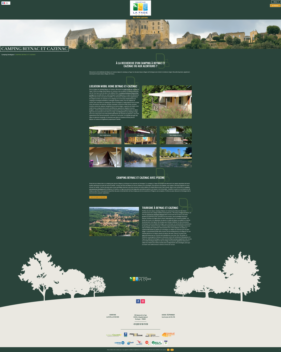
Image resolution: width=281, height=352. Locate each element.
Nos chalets (140, 135)
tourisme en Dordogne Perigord (155, 214)
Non (172, 349)
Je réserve (275, 5)
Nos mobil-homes (105, 135)
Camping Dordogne (7, 54)
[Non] (279, 350)
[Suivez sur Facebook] (138, 301)
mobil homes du (127, 89)
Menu (275, 2)
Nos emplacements (176, 135)
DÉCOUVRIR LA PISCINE (98, 197)
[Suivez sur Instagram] (143, 301)
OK (168, 349)
